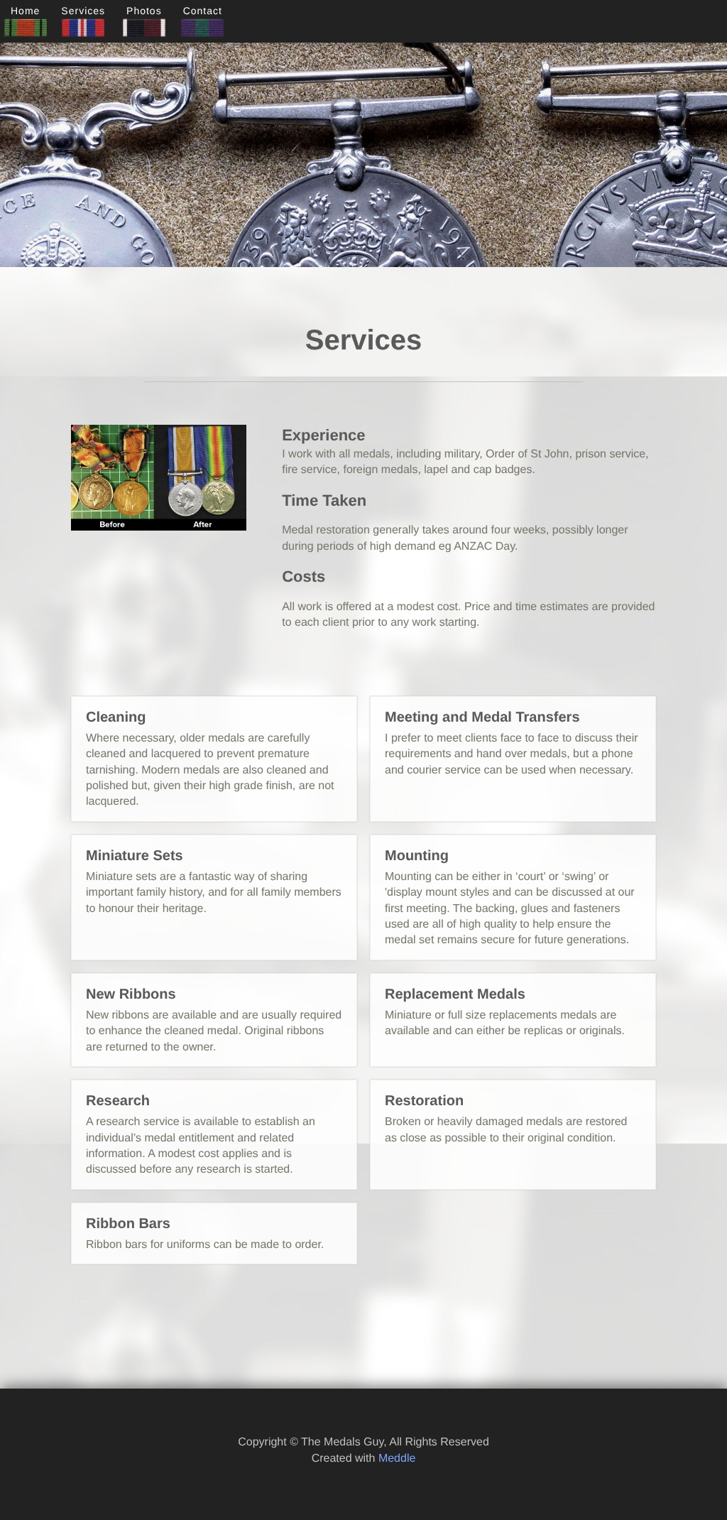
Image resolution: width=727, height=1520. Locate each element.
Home (25, 11)
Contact (202, 11)
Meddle (396, 1459)
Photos (144, 11)
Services (83, 11)
